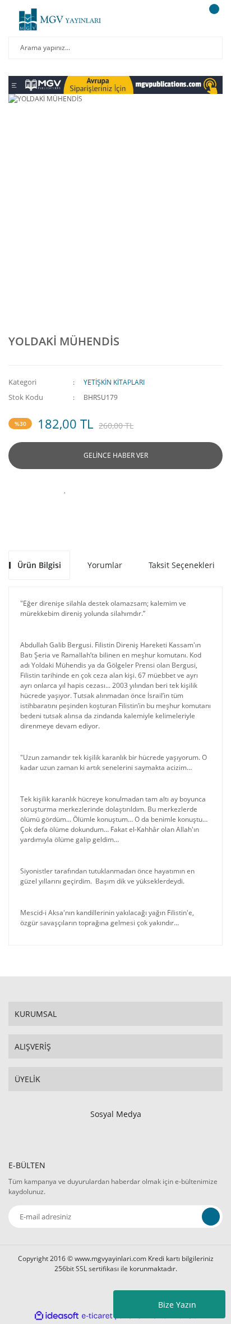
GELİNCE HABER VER (116, 455)
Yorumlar (104, 565)
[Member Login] (184, 20)
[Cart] (212, 20)
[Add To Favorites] (65, 489)
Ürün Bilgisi (39, 565)
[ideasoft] (56, 1316)
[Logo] (60, 19)
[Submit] (211, 1217)
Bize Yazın (177, 1304)
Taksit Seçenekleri (182, 565)
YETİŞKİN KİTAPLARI (114, 382)
